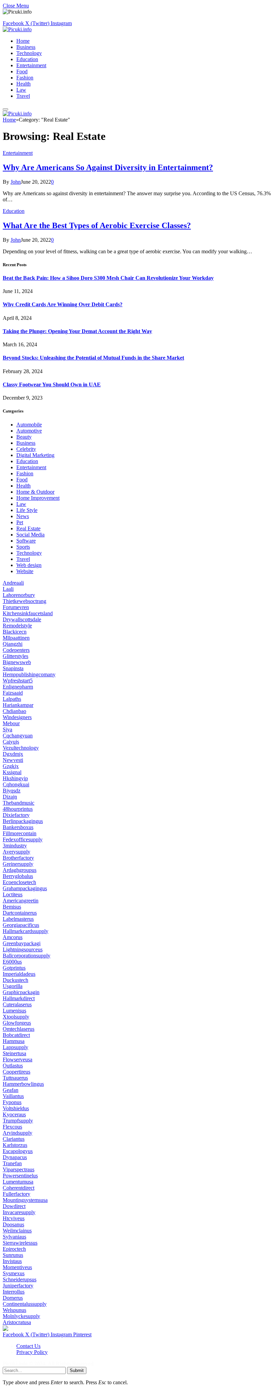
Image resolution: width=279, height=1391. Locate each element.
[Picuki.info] (17, 29)
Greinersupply (18, 864)
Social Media (30, 534)
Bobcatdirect (16, 1035)
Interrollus (13, 1292)
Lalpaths (12, 699)
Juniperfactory (18, 1285)
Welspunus (14, 1310)
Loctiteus (12, 894)
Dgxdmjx (13, 754)
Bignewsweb (17, 662)
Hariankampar (18, 705)
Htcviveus (13, 1218)
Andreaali (13, 583)
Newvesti (13, 760)
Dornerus (13, 1298)
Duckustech (15, 980)
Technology (29, 53)
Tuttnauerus (15, 1078)
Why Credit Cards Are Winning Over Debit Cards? (62, 304)
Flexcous (12, 1127)
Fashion (24, 77)
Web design (29, 565)
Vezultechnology (21, 748)
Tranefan (12, 1163)
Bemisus (12, 907)
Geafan (10, 1090)
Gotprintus (14, 968)
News (22, 516)
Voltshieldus (16, 1108)
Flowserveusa (17, 1059)
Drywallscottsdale (22, 619)
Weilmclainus (17, 1230)
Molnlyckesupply (21, 1316)
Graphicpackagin (21, 992)
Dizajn (10, 797)
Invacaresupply (19, 1212)
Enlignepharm (18, 687)
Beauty (24, 437)
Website (24, 571)
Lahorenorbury (19, 595)
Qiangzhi (12, 644)
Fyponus (12, 1102)
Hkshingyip (15, 778)
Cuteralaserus (17, 1004)
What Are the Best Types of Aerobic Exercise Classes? (97, 225)
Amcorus (12, 937)
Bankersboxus (18, 827)
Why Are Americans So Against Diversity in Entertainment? (108, 167)
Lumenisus (14, 1010)
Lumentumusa (18, 1182)
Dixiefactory (16, 815)
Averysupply (16, 852)
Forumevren (16, 607)
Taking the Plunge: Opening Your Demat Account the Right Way (77, 331)
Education (27, 59)
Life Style (26, 510)
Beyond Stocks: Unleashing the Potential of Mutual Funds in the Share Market (93, 358)
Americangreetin (20, 900)
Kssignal (12, 772)
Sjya (7, 729)
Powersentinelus (20, 1175)
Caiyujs (11, 742)
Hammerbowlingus (23, 1084)
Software (26, 541)
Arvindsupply (17, 1133)
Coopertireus (16, 1072)
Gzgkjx (11, 766)
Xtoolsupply (16, 1017)
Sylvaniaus (14, 1237)
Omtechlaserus (18, 1029)
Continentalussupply (25, 1304)
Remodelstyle (17, 625)
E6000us (12, 962)
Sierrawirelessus (20, 1243)
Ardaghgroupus (19, 870)
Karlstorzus (15, 1145)
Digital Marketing (35, 455)
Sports (23, 547)
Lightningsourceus (23, 949)
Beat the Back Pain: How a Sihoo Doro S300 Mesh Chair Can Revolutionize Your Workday (108, 278)
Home (23, 41)
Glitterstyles (15, 656)
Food (22, 71)
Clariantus (13, 1139)
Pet (19, 522)
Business (25, 47)
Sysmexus (13, 1273)
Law (21, 90)
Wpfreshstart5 (18, 680)
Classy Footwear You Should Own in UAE (52, 384)
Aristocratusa (17, 1322)
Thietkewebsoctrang (24, 601)
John (16, 182)
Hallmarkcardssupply (25, 931)
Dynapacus (15, 1157)
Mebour (11, 723)
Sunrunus (13, 1255)
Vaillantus (13, 1096)
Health (23, 84)
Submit (77, 1370)
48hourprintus (18, 809)
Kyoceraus (14, 1114)
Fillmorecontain (19, 833)
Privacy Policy (32, 1352)
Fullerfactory (16, 1194)
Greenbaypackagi (21, 943)
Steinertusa (14, 1053)
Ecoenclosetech (19, 882)
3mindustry (15, 845)
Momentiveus (17, 1267)
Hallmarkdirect (19, 998)
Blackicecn (15, 632)
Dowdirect (14, 1206)
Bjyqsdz (11, 790)
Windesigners (17, 717)
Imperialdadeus (19, 974)
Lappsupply (15, 1047)
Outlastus (13, 1065)
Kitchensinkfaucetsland (28, 613)
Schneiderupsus (19, 1279)
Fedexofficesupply (23, 839)
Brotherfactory (18, 858)
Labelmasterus (18, 919)
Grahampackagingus (25, 888)
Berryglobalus (18, 876)
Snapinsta (13, 668)
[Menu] (5, 109)
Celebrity (26, 449)
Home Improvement (38, 498)
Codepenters (16, 650)
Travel (23, 96)
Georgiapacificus (21, 925)
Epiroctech (14, 1249)
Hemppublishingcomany (29, 674)
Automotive (29, 431)
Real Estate (28, 528)
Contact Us (28, 1346)
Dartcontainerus (20, 913)
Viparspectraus (18, 1169)
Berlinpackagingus (23, 821)
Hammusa (13, 1041)
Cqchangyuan (18, 735)
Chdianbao (14, 711)
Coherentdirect (18, 1188)
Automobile (29, 424)
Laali (8, 589)
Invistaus (12, 1261)
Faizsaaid (13, 693)
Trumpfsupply (18, 1120)
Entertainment (31, 65)
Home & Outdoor (35, 492)
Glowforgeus (17, 1023)
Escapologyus (18, 1151)
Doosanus (13, 1224)
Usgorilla (12, 986)
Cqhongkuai (16, 784)
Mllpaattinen (16, 638)
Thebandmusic (18, 803)
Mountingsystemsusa (25, 1200)
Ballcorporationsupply (26, 955)
